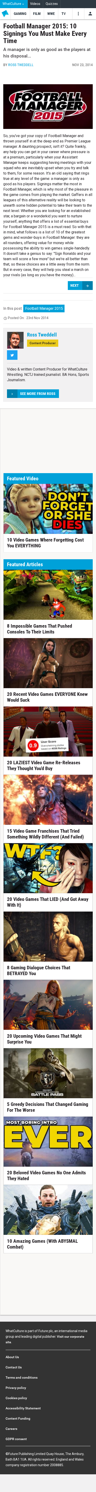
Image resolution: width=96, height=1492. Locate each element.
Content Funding (18, 1418)
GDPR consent (16, 1439)
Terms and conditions (22, 1377)
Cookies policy (16, 1398)
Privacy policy (16, 1388)
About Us (12, 1357)
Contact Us (14, 1367)
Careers (11, 1429)
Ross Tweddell (21, 65)
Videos (35, 4)
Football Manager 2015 (44, 308)
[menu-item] (20, 13)
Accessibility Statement (23, 1408)
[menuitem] (14, 4)
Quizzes (52, 4)
